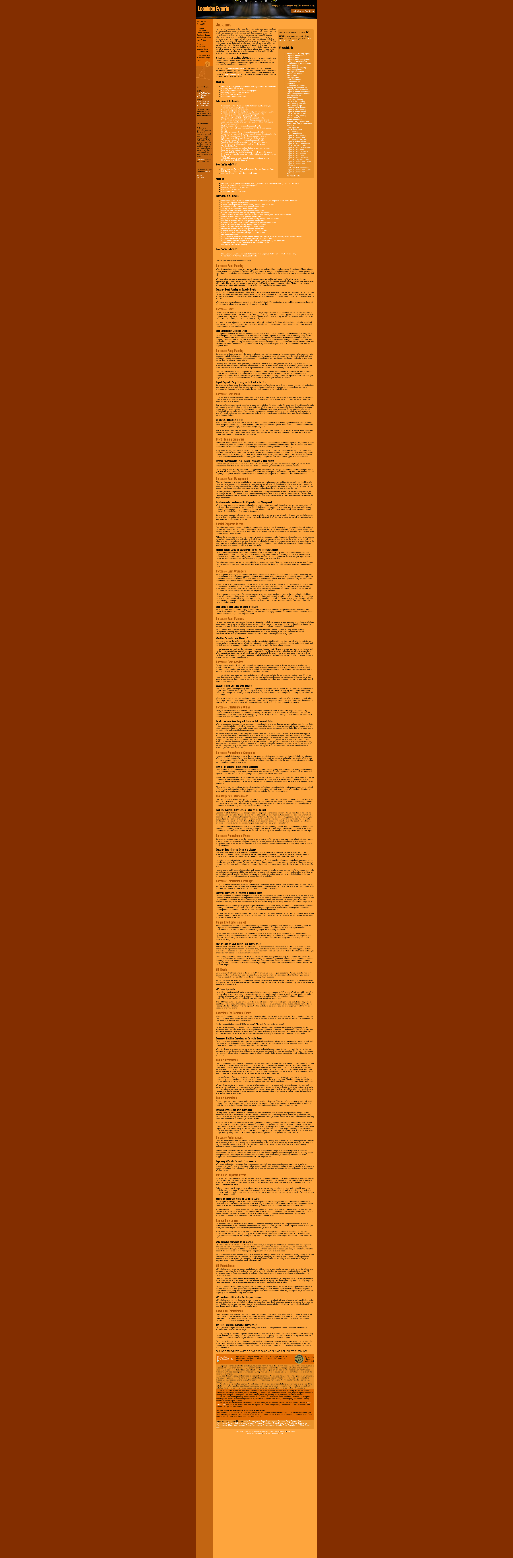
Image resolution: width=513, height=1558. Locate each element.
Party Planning (292, 98)
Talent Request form (236, 68)
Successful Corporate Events (298, 160)
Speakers (275, 1433)
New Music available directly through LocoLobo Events (242, 132)
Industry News (202, 49)
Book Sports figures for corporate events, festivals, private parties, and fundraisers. (253, 241)
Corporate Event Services (296, 156)
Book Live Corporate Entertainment (234, 110)
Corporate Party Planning (296, 112)
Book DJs (290, 126)
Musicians (258, 1433)
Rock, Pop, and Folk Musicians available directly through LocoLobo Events (250, 219)
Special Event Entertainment (287, 1425)
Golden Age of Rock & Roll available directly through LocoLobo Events (248, 134)
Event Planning (292, 66)
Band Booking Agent (269, 1421)
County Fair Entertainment (297, 62)
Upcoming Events (204, 51)
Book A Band (292, 76)
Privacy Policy (274, 1431)
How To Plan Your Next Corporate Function (204, 95)
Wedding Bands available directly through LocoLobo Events (244, 142)
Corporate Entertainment (202, 29)
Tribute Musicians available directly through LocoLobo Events (245, 158)
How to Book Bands (294, 74)
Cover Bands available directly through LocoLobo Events (243, 144)
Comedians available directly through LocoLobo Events (242, 114)
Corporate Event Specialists (297, 158)
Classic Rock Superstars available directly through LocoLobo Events (247, 112)
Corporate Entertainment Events (299, 170)
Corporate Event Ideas (295, 150)
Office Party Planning (295, 100)
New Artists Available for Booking (234, 160)
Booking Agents (293, 78)
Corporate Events (293, 58)
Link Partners (201, 177)
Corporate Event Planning (296, 110)
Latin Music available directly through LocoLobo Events (242, 138)
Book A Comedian (293, 118)
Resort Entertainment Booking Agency (260, 1425)
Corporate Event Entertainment (298, 148)
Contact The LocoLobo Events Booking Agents (239, 91)
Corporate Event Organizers (297, 152)
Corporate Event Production (297, 90)
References (201, 47)
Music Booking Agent (236, 1425)
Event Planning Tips (294, 106)
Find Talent (239, 1431)
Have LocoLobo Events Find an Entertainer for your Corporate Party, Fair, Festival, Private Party (258, 254)
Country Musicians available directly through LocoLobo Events (245, 120)
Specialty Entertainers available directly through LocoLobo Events (246, 152)
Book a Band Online (294, 130)
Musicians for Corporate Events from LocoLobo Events (242, 118)
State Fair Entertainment (296, 108)
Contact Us (201, 24)
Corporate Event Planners (296, 154)
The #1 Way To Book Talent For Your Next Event (203, 103)
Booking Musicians (294, 96)
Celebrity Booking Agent (244, 1423)
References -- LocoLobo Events (233, 97)
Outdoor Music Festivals (296, 86)
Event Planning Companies (297, 140)
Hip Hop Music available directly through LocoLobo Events (244, 136)
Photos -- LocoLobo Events (231, 95)
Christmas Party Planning (296, 116)
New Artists (250, 1433)
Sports (281, 1433)
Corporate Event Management (298, 60)
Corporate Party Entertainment (298, 92)
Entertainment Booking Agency (298, 54)
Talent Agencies (293, 128)
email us (207, 171)
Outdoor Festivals (293, 82)
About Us (200, 44)
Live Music (291, 84)
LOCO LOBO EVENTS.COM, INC (225, 1358)
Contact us (295, 41)
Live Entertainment (294, 80)
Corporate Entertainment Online (299, 162)
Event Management (294, 70)
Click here (201, 160)
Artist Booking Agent (252, 1421)
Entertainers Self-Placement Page (203, 56)
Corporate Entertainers (263, 1423)
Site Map (199, 175)
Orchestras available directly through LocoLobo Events (242, 140)
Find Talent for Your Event (303, 11)
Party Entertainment (294, 120)
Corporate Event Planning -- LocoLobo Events (239, 173)
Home (199, 60)
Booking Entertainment (295, 72)
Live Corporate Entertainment (298, 168)
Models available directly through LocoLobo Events (241, 126)
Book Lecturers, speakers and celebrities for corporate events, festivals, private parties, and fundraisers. (245, 149)
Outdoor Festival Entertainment (299, 64)
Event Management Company (298, 94)
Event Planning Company (296, 68)
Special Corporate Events (296, 114)
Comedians (267, 1433)
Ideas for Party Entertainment (298, 122)
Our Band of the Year (229, 146)
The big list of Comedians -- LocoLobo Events (239, 116)
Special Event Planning (296, 102)
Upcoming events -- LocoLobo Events (235, 93)
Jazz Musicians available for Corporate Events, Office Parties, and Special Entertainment (256, 215)
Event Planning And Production (285, 1423)
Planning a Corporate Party (297, 88)
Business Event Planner (287, 1421)
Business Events (293, 176)
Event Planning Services (296, 104)
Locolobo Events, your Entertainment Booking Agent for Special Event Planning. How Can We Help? (260, 183)
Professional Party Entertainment (299, 124)
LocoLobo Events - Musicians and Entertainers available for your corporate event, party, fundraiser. (246, 107)
